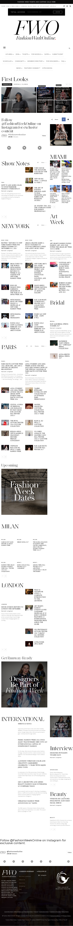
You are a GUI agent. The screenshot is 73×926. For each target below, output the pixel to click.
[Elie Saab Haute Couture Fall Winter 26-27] (29, 447)
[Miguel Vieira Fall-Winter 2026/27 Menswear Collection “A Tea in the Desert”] (40, 558)
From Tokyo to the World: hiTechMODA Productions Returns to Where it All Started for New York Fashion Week (16, 271)
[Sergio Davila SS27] (24, 535)
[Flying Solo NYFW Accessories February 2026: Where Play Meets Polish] (29, 325)
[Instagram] (67, 6)
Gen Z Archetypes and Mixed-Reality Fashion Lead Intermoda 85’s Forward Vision (32, 784)
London (24, 6)
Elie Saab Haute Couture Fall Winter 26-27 (40, 447)
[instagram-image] (9, 147)
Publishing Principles (55, 911)
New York (15, 6)
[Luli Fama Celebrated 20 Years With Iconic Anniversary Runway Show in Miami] (55, 188)
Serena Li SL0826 (25, 724)
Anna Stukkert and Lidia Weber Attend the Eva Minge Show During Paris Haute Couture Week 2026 (16, 393)
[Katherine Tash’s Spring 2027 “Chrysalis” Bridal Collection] (54, 343)
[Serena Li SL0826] (18, 100)
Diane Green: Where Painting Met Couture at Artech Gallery (40, 289)
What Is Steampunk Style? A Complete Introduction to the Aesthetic (40, 595)
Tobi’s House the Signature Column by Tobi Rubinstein (40, 170)
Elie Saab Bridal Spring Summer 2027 (59, 325)
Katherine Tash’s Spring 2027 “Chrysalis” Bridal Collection (65, 344)
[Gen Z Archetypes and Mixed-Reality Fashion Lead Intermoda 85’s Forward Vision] (8, 787)
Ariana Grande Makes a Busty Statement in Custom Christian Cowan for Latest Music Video (35, 245)
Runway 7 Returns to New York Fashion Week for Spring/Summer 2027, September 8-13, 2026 (11, 245)
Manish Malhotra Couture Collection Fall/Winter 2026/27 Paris (39, 409)
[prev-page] (2, 217)
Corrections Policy (44, 911)
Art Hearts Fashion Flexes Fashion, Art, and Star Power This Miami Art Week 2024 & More (61, 246)
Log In (52, 6)
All (38, 162)
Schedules (7, 61)
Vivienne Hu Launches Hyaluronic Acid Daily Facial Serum (60, 801)
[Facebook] (64, 6)
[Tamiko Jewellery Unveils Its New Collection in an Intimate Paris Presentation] (29, 390)
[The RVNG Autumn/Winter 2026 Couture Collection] (5, 422)
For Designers (52, 61)
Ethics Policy (65, 911)
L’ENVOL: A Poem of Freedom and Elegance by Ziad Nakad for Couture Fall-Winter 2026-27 (16, 410)
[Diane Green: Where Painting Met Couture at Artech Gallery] (29, 287)
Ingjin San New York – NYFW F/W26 (40, 316)
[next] (70, 84)
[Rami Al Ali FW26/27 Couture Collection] (29, 422)
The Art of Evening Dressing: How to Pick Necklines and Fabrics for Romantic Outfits (40, 194)
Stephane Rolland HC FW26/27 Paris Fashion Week (15, 448)
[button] (4, 47)
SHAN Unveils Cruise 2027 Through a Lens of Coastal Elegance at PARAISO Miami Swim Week (66, 198)
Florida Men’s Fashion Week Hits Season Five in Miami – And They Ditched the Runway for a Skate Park (55, 174)
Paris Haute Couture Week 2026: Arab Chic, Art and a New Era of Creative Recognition (12, 366)
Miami (52, 166)
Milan (30, 6)
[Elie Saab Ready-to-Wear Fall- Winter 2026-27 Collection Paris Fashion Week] (29, 301)
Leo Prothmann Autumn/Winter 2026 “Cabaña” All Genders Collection (40, 633)
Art (31, 346)
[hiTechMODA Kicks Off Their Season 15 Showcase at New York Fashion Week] (5, 301)
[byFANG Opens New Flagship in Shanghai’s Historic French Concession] (5, 433)
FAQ (62, 61)
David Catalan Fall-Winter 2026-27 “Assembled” (23, 566)
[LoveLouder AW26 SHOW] (29, 644)
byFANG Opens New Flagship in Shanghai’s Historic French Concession (16, 436)
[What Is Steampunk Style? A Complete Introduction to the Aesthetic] (29, 591)
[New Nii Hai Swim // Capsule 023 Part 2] (29, 180)
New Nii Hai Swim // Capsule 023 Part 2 (40, 180)
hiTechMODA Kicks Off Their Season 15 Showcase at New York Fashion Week (16, 304)
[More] (68, 119)
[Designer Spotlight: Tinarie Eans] (63, 106)
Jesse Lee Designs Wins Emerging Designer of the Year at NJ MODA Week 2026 (16, 289)
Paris (34, 6)
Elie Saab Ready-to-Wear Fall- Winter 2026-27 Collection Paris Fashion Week (40, 304)
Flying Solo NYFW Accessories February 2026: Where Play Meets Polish (39, 327)
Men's (19, 562)
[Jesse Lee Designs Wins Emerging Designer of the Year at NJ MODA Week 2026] (5, 287)
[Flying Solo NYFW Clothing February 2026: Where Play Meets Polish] (5, 325)
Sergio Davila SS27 (23, 542)
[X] (70, 6)
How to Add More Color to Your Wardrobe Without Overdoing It (11, 187)
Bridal (52, 321)
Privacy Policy (67, 915)
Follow (44, 135)
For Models (36, 54)
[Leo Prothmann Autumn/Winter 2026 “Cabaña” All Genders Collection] (29, 631)
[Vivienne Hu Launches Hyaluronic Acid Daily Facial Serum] (61, 812)
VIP (38, 6)
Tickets (25, 54)
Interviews (60, 103)
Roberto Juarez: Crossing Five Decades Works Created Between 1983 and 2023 (65, 287)
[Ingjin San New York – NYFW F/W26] (29, 316)
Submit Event (57, 54)
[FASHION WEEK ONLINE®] (36, 31)
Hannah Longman (7, 191)
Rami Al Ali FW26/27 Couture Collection (39, 423)
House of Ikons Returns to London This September (12, 608)
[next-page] (5, 217)
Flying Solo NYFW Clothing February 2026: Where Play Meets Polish (16, 326)
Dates (46, 54)
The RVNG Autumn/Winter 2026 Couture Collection (16, 423)
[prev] (67, 84)
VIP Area (9, 54)
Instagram (43, 875)
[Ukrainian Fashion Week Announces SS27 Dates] (8, 806)
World (6, 97)
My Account (44, 6)
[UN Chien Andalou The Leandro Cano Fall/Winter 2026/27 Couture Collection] (29, 433)
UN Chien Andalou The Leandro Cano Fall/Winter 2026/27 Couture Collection (40, 436)
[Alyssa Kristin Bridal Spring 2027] (54, 356)
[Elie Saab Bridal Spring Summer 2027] (61, 314)
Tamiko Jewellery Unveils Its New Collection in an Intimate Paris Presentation (40, 393)
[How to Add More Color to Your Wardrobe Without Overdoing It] (12, 175)
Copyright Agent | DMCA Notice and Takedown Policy (18, 911)
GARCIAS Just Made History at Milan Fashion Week (7, 543)
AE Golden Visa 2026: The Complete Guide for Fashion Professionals (42, 208)
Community (19, 61)
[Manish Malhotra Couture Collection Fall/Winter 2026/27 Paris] (29, 406)
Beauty (37, 346)
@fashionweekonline (17, 134)
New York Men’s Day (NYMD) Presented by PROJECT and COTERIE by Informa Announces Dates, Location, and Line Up (40, 272)
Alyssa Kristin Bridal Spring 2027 (64, 356)
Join (7, 6)
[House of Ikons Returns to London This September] (45, 106)
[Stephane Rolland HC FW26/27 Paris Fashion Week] (5, 447)
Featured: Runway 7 (32, 68)
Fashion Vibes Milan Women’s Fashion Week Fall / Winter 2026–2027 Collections (7, 568)
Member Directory (35, 61)
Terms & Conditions (55, 915)
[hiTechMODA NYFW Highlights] (5, 316)
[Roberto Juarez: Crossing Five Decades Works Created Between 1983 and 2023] (54, 284)
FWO (2, 182)
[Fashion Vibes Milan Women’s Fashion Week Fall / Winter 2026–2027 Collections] (8, 558)
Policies (36, 911)
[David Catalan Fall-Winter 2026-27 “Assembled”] (24, 558)
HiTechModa (47, 68)
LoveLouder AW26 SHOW (39, 643)
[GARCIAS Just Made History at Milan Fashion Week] (8, 535)
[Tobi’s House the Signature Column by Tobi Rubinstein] (29, 170)
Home (3, 6)
